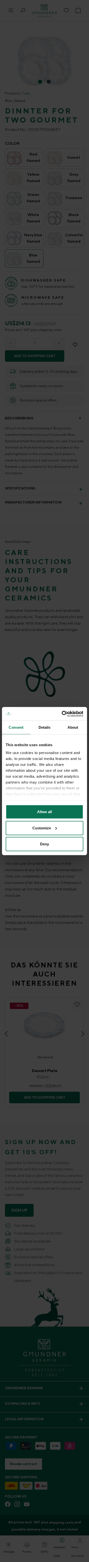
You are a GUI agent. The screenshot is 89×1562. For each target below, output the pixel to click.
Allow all (44, 812)
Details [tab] (45, 727)
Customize (41, 828)
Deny (44, 844)
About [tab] (72, 727)
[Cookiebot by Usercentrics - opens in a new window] (62, 713)
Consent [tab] (16, 727)
